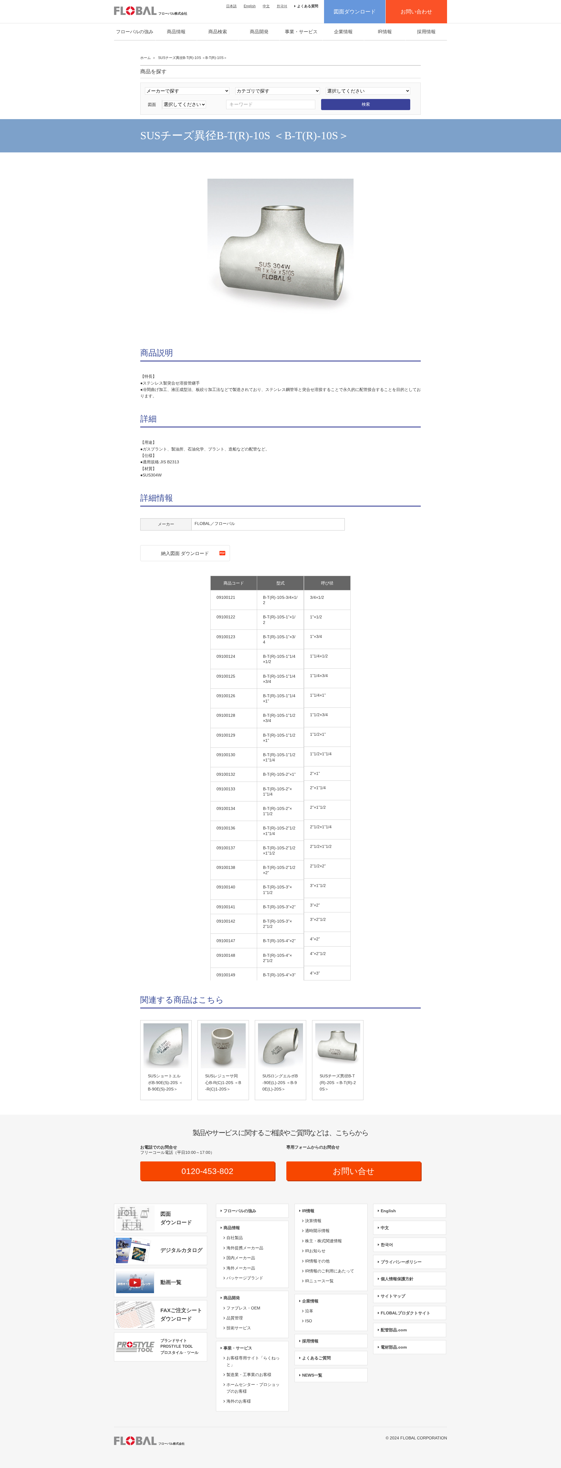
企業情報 (343, 31)
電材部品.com (394, 1347)
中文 (266, 6)
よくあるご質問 (316, 1358)
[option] (280, 252)
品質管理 (234, 1318)
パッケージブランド (244, 1278)
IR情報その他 (317, 1261)
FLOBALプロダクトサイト (405, 1313)
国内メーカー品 (240, 1257)
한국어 (282, 6)
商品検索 (217, 31)
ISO (308, 1321)
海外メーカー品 (240, 1268)
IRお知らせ (315, 1250)
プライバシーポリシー (401, 1262)
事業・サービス (301, 31)
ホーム (145, 58)
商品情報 (176, 31)
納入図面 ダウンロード (185, 553)
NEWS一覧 (312, 1375)
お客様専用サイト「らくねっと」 (253, 1361)
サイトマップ (393, 1296)
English (250, 6)
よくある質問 (307, 6)
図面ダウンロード (355, 12)
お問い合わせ (416, 12)
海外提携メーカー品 (244, 1248)
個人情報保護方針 (397, 1278)
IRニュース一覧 (319, 1281)
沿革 (309, 1311)
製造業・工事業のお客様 (248, 1374)
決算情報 (313, 1220)
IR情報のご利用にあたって (329, 1271)
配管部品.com (394, 1330)
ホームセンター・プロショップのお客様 (253, 1387)
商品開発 (259, 31)
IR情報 (385, 31)
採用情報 (426, 31)
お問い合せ (354, 1171)
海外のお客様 (238, 1401)
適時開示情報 (317, 1230)
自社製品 (234, 1237)
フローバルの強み (134, 31)
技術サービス (238, 1328)
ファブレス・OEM (243, 1308)
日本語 (231, 6)
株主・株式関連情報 (323, 1241)
